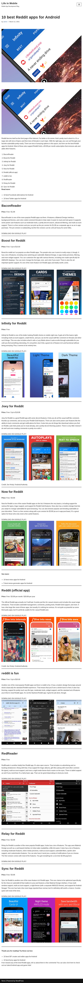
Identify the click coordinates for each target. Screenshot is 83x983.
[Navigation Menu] (79, 4)
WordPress (20, 981)
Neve (3, 981)
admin (5, 21)
